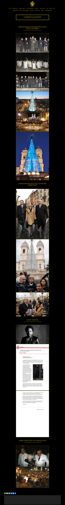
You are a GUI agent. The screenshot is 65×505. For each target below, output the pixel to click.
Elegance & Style (15, 10)
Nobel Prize (36, 8)
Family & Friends (52, 8)
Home (10, 8)
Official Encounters (22, 8)
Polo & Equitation (26, 10)
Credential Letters (15, 8)
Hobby (20, 10)
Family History (37, 10)
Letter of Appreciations (29, 8)
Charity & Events (42, 8)
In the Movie (32, 10)
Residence (42, 10)
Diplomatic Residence (48, 10)
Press (47, 8)
